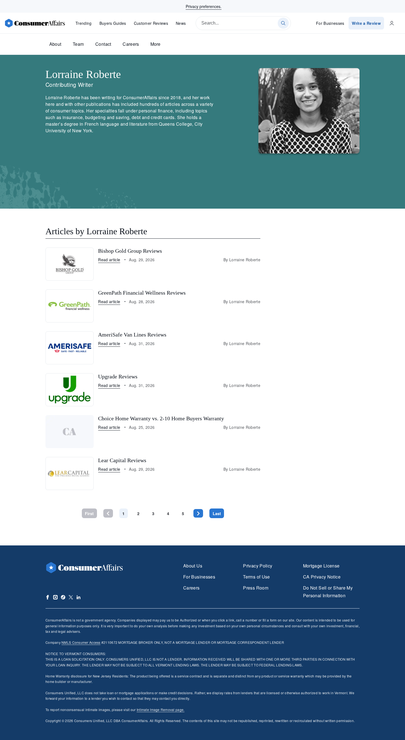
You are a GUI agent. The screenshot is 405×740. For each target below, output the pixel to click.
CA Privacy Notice (322, 577)
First (89, 513)
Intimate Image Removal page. (161, 709)
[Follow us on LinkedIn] (78, 597)
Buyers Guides (112, 23)
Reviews (151, 23)
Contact (103, 44)
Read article (109, 259)
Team (78, 44)
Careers (131, 44)
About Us (192, 566)
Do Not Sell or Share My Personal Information (328, 592)
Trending (83, 23)
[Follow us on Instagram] (55, 597)
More (155, 44)
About (55, 44)
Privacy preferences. (204, 6)
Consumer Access (80, 642)
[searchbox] (243, 23)
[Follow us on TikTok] (63, 597)
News (181, 23)
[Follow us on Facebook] (47, 597)
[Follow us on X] (71, 597)
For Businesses (330, 23)
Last (217, 513)
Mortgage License (321, 566)
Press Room (255, 588)
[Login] (391, 23)
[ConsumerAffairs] (34, 23)
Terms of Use (256, 577)
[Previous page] (108, 513)
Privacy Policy (257, 566)
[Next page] (198, 513)
